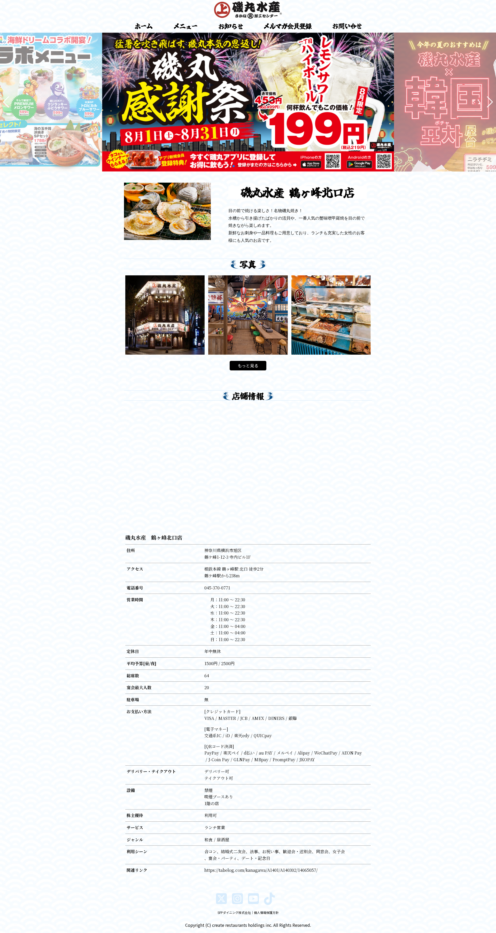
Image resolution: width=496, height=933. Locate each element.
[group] (248, 102)
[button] (6, 102)
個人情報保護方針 (266, 912)
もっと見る (248, 365)
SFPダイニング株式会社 (234, 912)
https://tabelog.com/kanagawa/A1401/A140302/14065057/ (261, 870)
